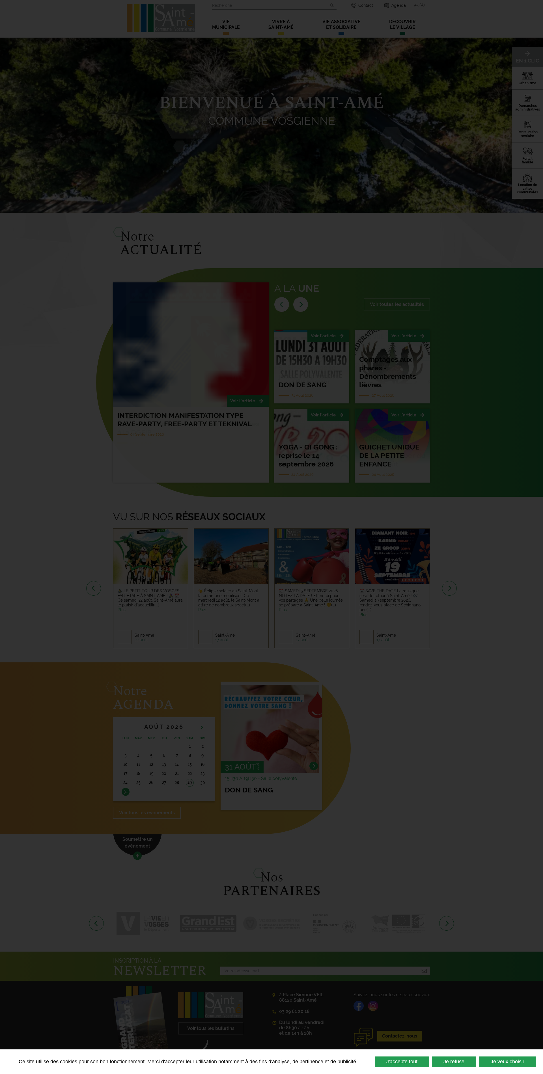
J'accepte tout (401, 1061)
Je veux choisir (507, 1061)
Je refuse (453, 1061)
